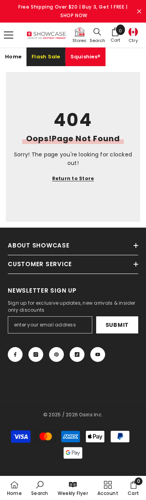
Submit (117, 325)
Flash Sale (46, 56)
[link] (39, 487)
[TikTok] (77, 354)
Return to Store (73, 178)
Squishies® (85, 56)
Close (139, 11)
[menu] (8, 35)
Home (13, 56)
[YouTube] (97, 354)
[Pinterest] (56, 354)
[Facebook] (15, 354)
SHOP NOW (74, 15)
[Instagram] (35, 354)
